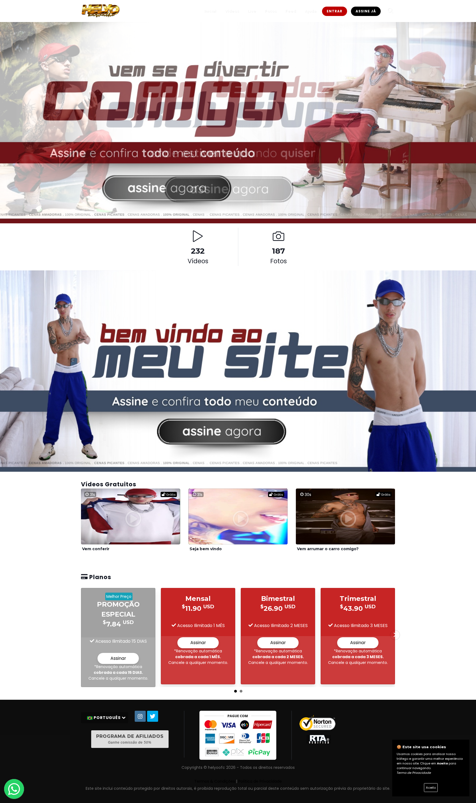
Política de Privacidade (260, 781)
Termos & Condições (214, 781)
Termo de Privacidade (414, 773)
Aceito (431, 787)
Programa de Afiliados (130, 739)
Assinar (118, 658)
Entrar (334, 11)
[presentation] (395, 635)
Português (107, 717)
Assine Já (366, 11)
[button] (235, 691)
